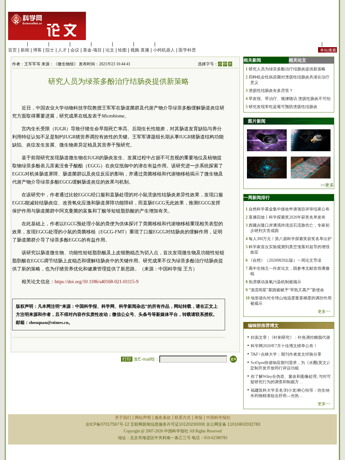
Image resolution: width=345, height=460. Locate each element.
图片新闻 (256, 121)
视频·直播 (139, 50)
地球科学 (123, 43)
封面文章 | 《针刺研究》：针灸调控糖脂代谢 (290, 337)
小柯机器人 (164, 50)
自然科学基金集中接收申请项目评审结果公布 (289, 209)
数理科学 (144, 43)
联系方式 (183, 417)
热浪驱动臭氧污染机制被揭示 (275, 282)
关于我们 (123, 417)
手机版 (330, 43)
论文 (109, 50)
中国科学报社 (218, 417)
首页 (12, 50)
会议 (74, 50)
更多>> (324, 311)
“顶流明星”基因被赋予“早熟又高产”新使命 (286, 290)
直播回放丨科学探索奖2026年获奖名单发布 (287, 217)
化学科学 (59, 43)
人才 (62, 50)
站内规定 (311, 43)
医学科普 (187, 50)
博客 (37, 50)
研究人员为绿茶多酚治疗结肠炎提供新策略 (287, 69)
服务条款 (163, 417)
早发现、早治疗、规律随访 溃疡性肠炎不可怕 (290, 98)
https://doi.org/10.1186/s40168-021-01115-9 (96, 281)
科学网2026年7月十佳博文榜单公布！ (284, 345)
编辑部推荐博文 (263, 325)
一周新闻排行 (257, 197)
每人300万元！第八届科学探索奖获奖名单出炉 (290, 238)
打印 (126, 359)
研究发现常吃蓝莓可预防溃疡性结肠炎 (283, 106)
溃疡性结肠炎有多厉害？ (271, 90)
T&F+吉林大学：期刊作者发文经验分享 (286, 354)
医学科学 (38, 43)
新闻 (25, 50)
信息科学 (102, 43)
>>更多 (327, 185)
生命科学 (17, 43)
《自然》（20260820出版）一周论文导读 (285, 260)
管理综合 (165, 43)
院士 (49, 50)
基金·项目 (92, 50)
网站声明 (143, 417)
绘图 (122, 50)
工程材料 (80, 43)
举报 (198, 417)
